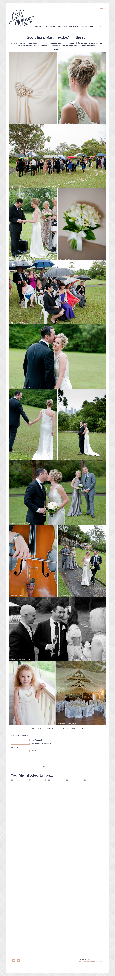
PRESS (92, 26)
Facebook (57, 26)
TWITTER (55, 729)
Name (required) (36, 740)
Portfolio (47, 26)
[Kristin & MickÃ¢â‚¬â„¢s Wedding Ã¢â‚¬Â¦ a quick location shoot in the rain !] (74, 863)
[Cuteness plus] (92, 863)
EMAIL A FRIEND (77, 729)
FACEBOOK (46, 729)
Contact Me (74, 26)
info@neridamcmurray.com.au (91, 962)
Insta (65, 26)
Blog (99, 26)
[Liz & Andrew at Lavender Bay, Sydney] (19, 863)
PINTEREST (64, 729)
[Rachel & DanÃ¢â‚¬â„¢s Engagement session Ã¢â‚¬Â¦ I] (37, 863)
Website (33, 751)
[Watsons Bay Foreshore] (55, 863)
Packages (85, 26)
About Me (37, 26)
